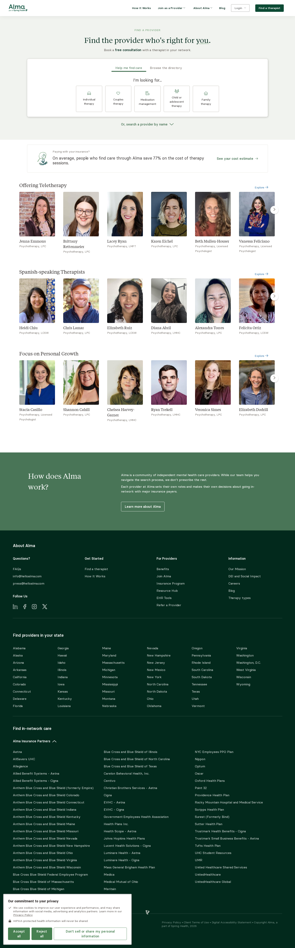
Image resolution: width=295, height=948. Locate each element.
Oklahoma (154, 706)
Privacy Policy (172, 922)
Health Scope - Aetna (120, 831)
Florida (18, 706)
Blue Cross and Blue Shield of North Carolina (137, 759)
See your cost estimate (235, 159)
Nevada (152, 648)
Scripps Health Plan (209, 809)
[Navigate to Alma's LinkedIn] (15, 607)
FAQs (17, 569)
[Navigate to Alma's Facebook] (24, 607)
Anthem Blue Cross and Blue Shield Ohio (43, 853)
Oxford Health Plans (210, 781)
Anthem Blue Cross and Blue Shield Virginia (45, 860)
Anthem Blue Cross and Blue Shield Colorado (46, 795)
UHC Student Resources (213, 853)
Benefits (163, 569)
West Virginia (246, 670)
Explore (260, 187)
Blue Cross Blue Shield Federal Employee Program (50, 874)
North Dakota (157, 691)
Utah (195, 699)
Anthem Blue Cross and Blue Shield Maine (44, 824)
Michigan (108, 670)
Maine (106, 648)
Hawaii (62, 655)
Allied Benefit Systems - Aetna (36, 773)
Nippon (200, 759)
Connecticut (22, 691)
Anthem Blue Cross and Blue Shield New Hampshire (51, 846)
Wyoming (243, 684)
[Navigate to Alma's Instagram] (34, 607)
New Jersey (156, 663)
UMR (198, 860)
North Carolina (157, 684)
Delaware (19, 699)
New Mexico (156, 670)
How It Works (95, 576)
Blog (231, 591)
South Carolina (202, 670)
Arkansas (19, 670)
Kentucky (65, 699)
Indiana (63, 677)
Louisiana (64, 706)
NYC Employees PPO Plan (214, 752)
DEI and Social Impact (244, 576)
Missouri (108, 691)
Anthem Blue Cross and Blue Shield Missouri (45, 831)
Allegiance (20, 766)
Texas (196, 691)
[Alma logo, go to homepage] (18, 8)
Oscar (199, 773)
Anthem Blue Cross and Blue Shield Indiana (44, 809)
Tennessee (199, 684)
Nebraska (109, 706)
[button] (89, 99)
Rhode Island (201, 663)
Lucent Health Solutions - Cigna (127, 846)
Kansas (63, 691)
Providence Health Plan (212, 795)
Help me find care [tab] (128, 68)
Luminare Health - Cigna (121, 860)
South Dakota (202, 677)
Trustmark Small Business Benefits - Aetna (227, 838)
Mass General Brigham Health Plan (129, 867)
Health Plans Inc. (116, 824)
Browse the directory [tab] (166, 68)
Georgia (63, 648)
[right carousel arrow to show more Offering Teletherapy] (274, 210)
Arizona (18, 663)
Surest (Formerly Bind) (212, 817)
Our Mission (237, 569)
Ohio (150, 699)
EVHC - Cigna (114, 809)
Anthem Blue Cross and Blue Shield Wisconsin (47, 867)
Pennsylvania (201, 655)
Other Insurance (25, 901)
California (19, 677)
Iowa (61, 684)
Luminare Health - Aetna (122, 853)
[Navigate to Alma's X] (44, 607)
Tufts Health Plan (208, 846)
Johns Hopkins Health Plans (124, 838)
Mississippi (110, 684)
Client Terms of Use (197, 922)
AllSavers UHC (24, 759)
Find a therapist (96, 569)
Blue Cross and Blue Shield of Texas (130, 766)
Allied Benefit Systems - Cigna (35, 781)
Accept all (19, 933)
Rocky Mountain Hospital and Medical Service (229, 802)
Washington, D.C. (248, 663)
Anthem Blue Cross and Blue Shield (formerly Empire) (53, 788)
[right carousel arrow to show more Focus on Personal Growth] (274, 378)
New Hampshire (159, 655)
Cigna (108, 795)
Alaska (17, 655)
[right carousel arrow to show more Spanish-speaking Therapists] (274, 296)
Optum (200, 766)
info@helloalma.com (27, 576)
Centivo (109, 781)
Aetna (17, 752)
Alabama (19, 648)
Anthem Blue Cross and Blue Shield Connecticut (48, 802)
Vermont (198, 706)
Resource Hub (167, 591)
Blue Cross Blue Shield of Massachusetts (43, 882)
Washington (244, 655)
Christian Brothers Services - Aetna (130, 788)
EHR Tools (164, 598)
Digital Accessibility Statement (232, 922)
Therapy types (239, 598)
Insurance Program (171, 583)
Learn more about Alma (143, 507)
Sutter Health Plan (208, 824)
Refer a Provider (169, 605)
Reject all (42, 933)
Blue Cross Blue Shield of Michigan (38, 889)
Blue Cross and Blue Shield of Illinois (130, 752)
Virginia (241, 648)
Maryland (109, 655)
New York (154, 677)
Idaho (62, 663)
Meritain (110, 889)
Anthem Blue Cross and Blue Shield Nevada (45, 838)
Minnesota (109, 677)
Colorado (19, 684)
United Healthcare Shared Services (221, 867)
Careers (234, 583)
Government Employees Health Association (136, 817)
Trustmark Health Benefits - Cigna (220, 831)
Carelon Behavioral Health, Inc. (126, 773)
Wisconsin (243, 677)
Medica (109, 874)
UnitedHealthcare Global (213, 882)
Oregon (197, 648)
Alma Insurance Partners (31, 741)
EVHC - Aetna (114, 802)
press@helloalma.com (28, 583)
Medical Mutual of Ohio (121, 882)
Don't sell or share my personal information (90, 933)
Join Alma (164, 576)
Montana (108, 699)
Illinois (62, 670)
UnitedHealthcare (208, 874)
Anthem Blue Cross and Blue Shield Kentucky (46, 817)
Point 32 (201, 788)
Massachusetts (113, 663)
